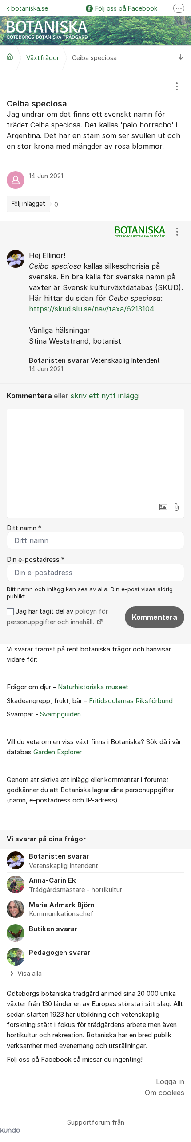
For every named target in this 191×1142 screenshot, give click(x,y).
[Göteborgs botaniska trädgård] (10, 56)
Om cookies (164, 1092)
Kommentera (154, 617)
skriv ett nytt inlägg (105, 395)
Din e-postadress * (35, 560)
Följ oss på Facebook (126, 8)
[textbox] (95, 453)
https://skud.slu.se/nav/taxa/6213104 (91, 308)
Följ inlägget (28, 203)
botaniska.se (29, 8)
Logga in (170, 1081)
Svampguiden (60, 714)
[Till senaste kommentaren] (181, 58)
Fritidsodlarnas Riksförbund (131, 701)
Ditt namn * (24, 528)
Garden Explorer (57, 752)
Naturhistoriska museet (93, 687)
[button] (163, 507)
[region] (95, 145)
